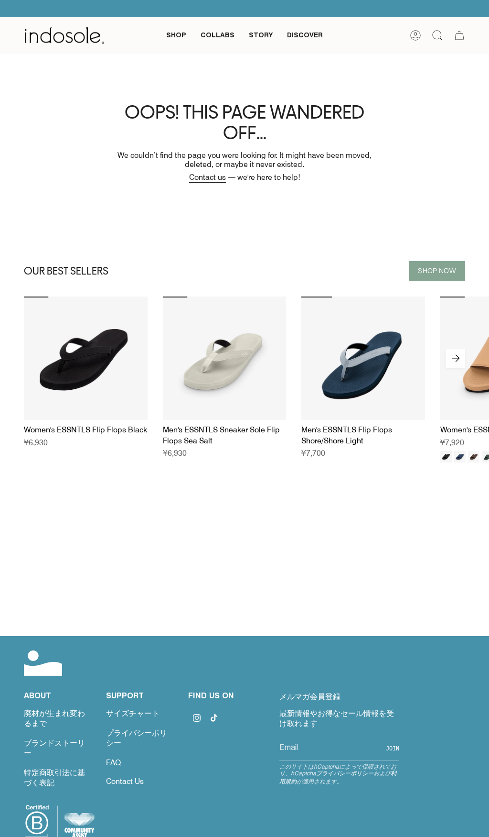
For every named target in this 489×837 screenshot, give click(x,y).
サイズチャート (132, 713)
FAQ (113, 762)
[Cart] (459, 35)
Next (455, 358)
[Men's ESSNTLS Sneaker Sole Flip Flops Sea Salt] (225, 358)
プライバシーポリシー (344, 773)
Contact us (207, 177)
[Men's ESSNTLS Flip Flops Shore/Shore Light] (363, 358)
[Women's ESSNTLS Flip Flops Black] (86, 358)
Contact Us (125, 781)
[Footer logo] (43, 663)
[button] (176, 35)
